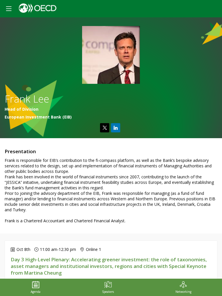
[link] (35, 287)
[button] (8, 8)
